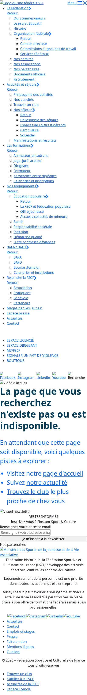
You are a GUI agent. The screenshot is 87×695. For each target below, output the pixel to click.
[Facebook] (9, 375)
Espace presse (18, 313)
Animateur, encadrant (31, 155)
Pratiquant (22, 293)
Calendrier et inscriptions (34, 181)
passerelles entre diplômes (35, 176)
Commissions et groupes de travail (48, 48)
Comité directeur (33, 43)
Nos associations (27, 64)
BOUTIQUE (15, 360)
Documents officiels (29, 74)
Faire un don (17, 641)
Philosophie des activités (33, 94)
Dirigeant (21, 165)
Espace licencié (19, 689)
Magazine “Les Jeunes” (24, 308)
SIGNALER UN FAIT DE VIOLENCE (32, 355)
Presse (12, 636)
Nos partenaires (26, 69)
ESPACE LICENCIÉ (20, 340)
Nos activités (24, 99)
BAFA (18, 257)
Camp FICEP (29, 130)
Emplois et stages (21, 631)
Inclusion (21, 231)
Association (23, 287)
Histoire (20, 28)
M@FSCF (13, 350)
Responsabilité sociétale (33, 226)
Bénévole (21, 298)
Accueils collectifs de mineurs (43, 216)
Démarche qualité (28, 237)
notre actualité (46, 482)
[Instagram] (27, 375)
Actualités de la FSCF (23, 684)
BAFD (18, 262)
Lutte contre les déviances (34, 242)
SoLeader (27, 135)
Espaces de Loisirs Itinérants (43, 125)
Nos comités (23, 59)
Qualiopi (13, 651)
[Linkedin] (44, 375)
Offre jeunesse (32, 211)
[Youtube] (60, 375)
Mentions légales (20, 646)
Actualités (14, 318)
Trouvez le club (28, 491)
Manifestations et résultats (35, 140)
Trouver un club (26, 104)
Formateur (22, 170)
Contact (13, 323)
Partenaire (22, 303)
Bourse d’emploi (26, 267)
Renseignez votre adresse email (25, 526)
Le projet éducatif (28, 23)
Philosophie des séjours (39, 120)
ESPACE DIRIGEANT (22, 345)
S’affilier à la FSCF (20, 679)
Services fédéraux (34, 53)
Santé (18, 221)
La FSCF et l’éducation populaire (45, 206)
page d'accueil (63, 473)
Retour (12, 13)
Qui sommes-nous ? (29, 18)
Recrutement (24, 79)
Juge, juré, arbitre (27, 160)
